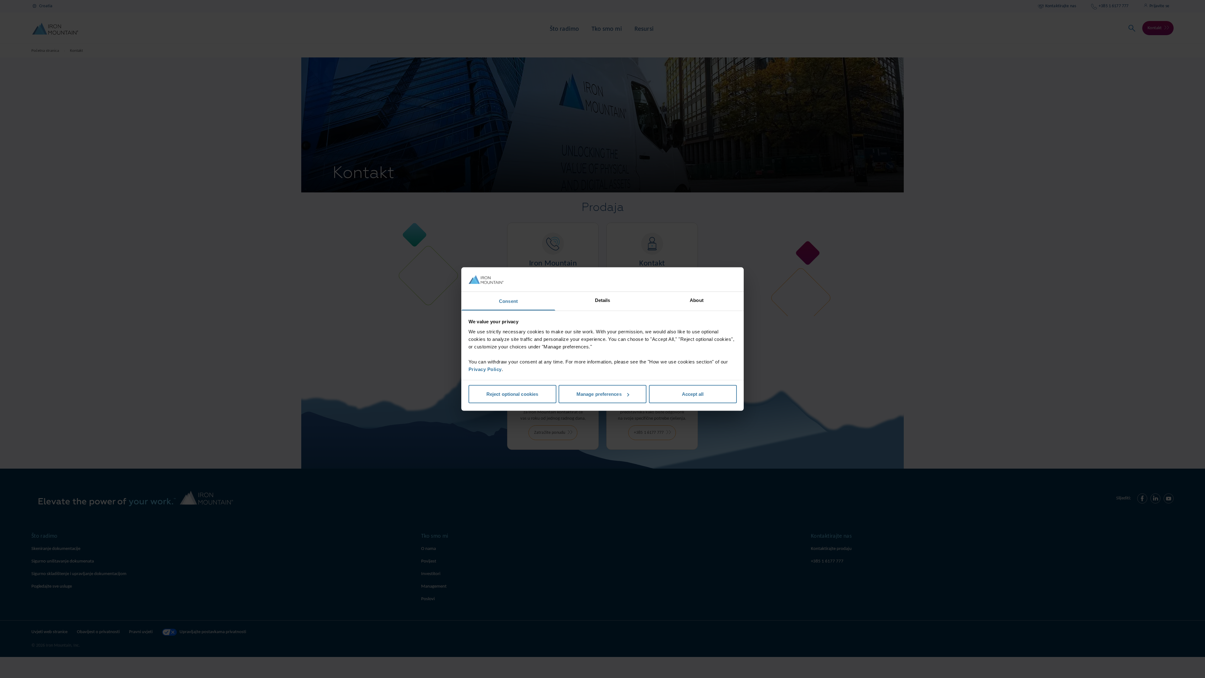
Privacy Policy (485, 369)
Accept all (693, 394)
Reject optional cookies (512, 394)
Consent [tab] (508, 301)
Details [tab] (602, 300)
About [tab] (697, 300)
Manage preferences (599, 394)
